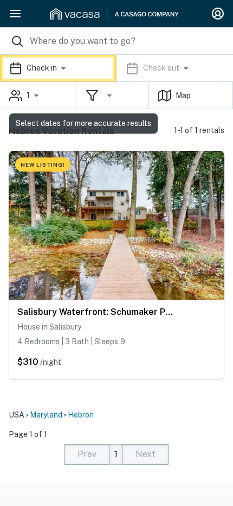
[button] (116, 68)
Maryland (46, 414)
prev (86, 454)
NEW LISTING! (43, 164)
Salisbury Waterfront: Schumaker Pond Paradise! (97, 312)
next (145, 454)
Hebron (81, 414)
